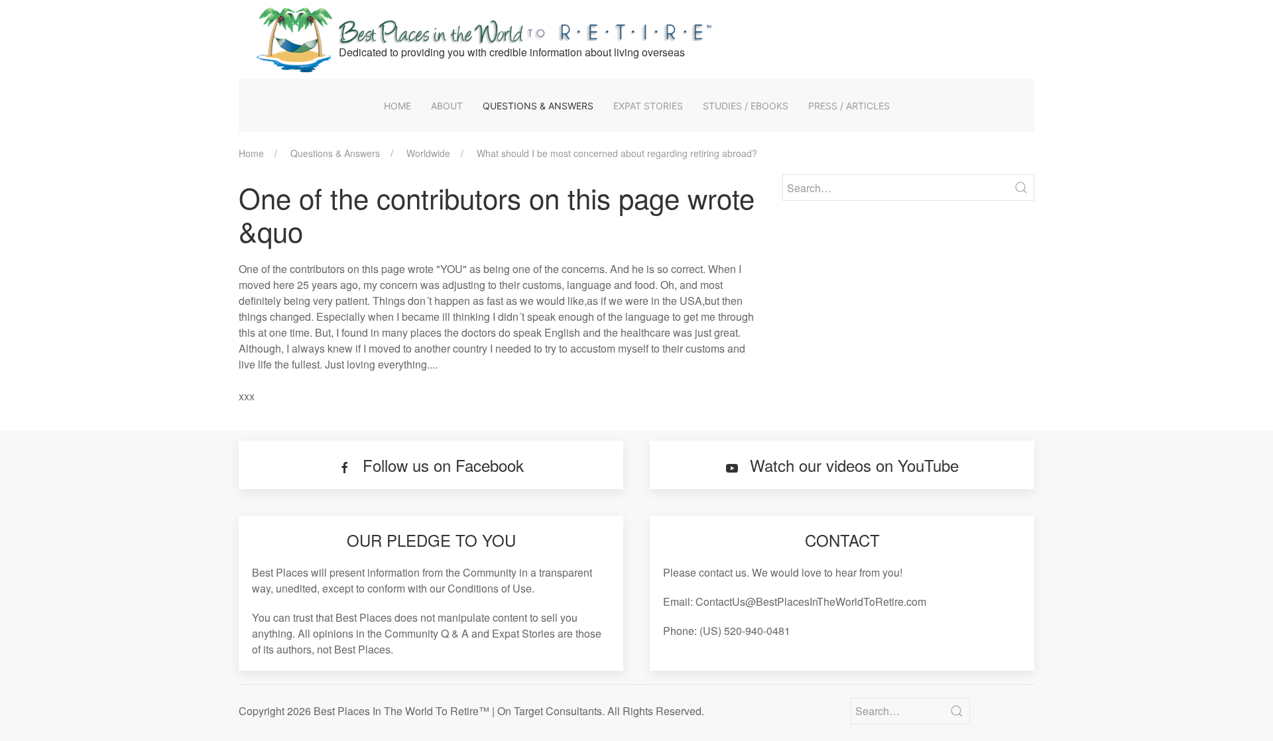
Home (397, 105)
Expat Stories (648, 105)
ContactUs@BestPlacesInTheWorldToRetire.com (811, 601)
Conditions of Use (490, 588)
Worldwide (428, 153)
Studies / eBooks (745, 105)
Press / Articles (849, 105)
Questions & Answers (538, 105)
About (447, 105)
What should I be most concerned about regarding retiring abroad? (617, 153)
